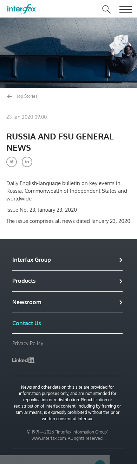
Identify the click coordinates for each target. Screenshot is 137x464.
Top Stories (26, 96)
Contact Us (26, 323)
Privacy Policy (27, 343)
